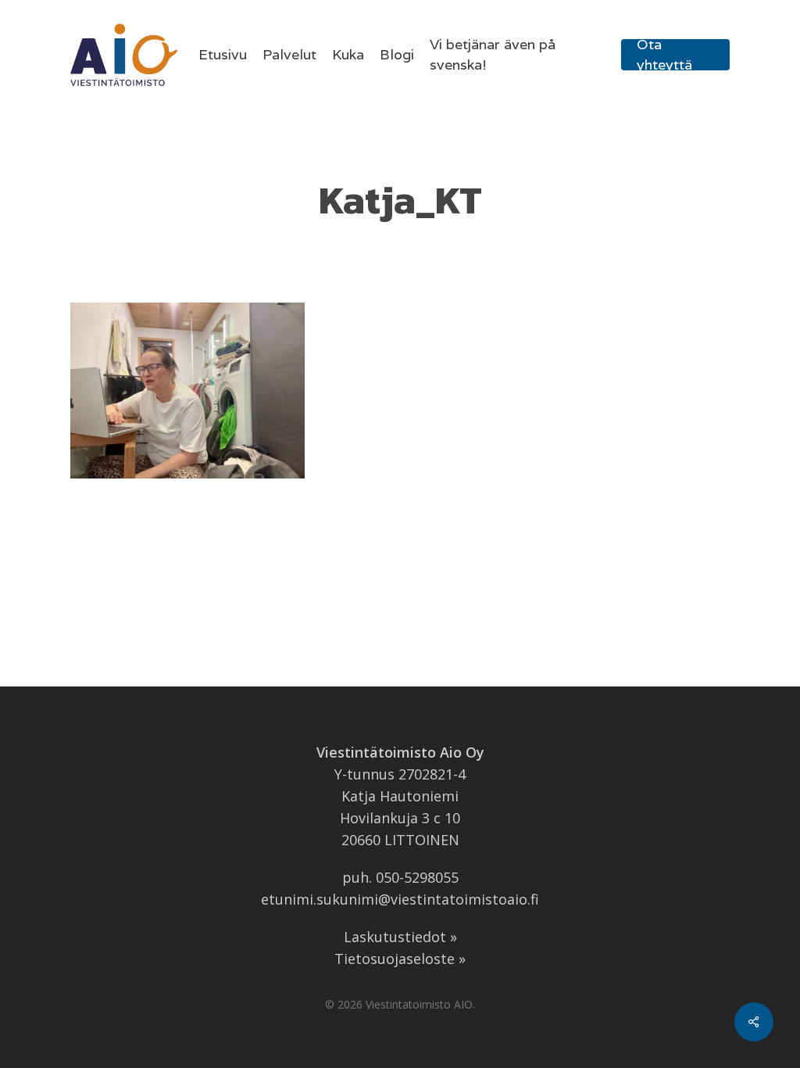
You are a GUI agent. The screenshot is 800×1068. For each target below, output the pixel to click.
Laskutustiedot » (400, 936)
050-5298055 (417, 877)
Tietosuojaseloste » (400, 958)
